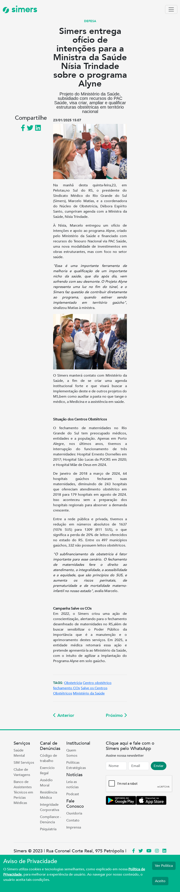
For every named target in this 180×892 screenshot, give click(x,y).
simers (23, 9)
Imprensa (73, 827)
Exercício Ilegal (47, 770)
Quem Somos (71, 753)
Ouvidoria (74, 813)
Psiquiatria (48, 829)
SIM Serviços (24, 762)
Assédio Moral (46, 783)
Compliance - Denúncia (50, 819)
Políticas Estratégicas (76, 765)
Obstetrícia (73, 682)
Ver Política (164, 865)
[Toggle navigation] (171, 9)
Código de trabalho (48, 758)
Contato (72, 820)
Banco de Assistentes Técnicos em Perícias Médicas (23, 792)
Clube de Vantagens (22, 772)
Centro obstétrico (97, 682)
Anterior (65, 715)
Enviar (159, 765)
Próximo (115, 715)
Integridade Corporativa (49, 807)
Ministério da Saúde (89, 693)
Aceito (160, 881)
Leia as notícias (72, 784)
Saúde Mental (19, 753)
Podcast (72, 794)
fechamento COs (66, 688)
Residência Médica (48, 795)
